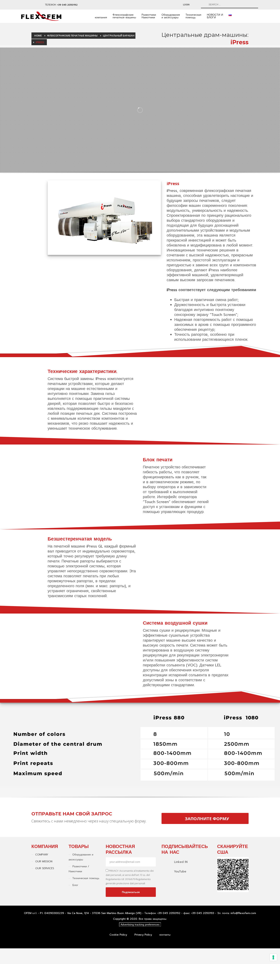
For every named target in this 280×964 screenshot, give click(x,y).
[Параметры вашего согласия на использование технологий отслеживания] (273, 957)
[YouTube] (31, 5)
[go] (203, 4)
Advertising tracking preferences (140, 924)
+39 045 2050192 (67, 4)
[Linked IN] (25, 5)
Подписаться (131, 892)
